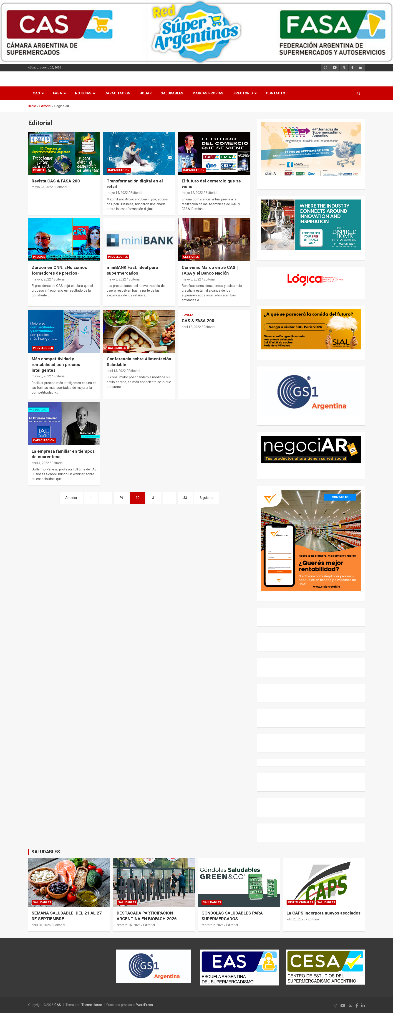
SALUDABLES (172, 93)
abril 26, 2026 (41, 925)
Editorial (61, 187)
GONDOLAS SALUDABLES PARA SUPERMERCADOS (232, 915)
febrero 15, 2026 (129, 925)
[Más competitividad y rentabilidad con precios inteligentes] (64, 331)
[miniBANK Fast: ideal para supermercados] (139, 240)
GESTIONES (191, 256)
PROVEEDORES (118, 256)
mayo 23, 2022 (42, 187)
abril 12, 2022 (191, 327)
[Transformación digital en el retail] (139, 153)
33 (185, 498)
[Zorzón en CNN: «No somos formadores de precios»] (64, 240)
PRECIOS (39, 256)
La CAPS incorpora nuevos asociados (323, 913)
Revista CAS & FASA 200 (56, 181)
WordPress (144, 1005)
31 (154, 498)
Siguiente (206, 498)
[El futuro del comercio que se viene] (214, 153)
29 (121, 498)
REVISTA (39, 170)
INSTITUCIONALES (300, 902)
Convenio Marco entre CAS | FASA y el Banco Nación (210, 270)
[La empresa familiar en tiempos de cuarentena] (64, 423)
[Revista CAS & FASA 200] (64, 153)
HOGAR (145, 93)
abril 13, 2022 (116, 371)
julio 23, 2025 (296, 919)
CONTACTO (275, 93)
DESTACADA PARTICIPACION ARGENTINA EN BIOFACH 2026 (147, 915)
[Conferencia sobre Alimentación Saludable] (139, 331)
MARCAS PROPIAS (207, 93)
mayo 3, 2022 (116, 279)
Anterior (71, 498)
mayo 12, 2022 (192, 193)
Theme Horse (91, 1005)
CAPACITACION (117, 93)
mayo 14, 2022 (117, 193)
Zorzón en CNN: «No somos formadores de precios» (59, 270)
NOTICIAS (83, 93)
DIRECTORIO (242, 93)
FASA (57, 93)
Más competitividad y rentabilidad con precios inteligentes (56, 364)
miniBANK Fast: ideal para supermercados (132, 270)
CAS (36, 93)
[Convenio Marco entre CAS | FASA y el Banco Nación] (214, 240)
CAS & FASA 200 (198, 320)
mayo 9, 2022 (41, 279)
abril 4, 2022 (40, 463)
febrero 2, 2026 (213, 925)
